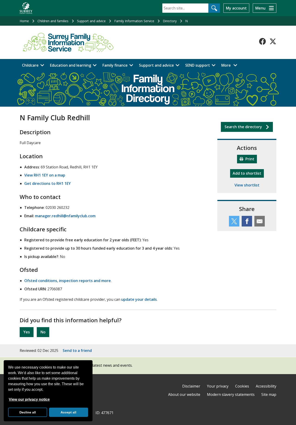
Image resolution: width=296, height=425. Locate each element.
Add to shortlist (248, 173)
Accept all (68, 412)
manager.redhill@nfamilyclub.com (65, 215)
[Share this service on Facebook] (247, 221)
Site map (268, 394)
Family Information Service (134, 21)
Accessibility (266, 386)
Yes (26, 332)
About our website (184, 394)
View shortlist (246, 185)
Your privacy (217, 386)
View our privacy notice (29, 399)
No (43, 332)
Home (24, 21)
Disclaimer (191, 386)
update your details (139, 299)
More (230, 65)
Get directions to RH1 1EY (47, 183)
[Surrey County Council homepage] (26, 8)
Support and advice (91, 21)
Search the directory (243, 126)
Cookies (242, 386)
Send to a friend (77, 350)
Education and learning (70, 65)
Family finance (115, 65)
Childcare (30, 65)
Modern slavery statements (231, 394)
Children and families (52, 21)
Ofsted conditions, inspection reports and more (67, 280)
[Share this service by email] (259, 221)
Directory (170, 21)
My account (236, 8)
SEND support (197, 65)
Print (249, 158)
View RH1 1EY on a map (44, 175)
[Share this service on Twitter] (234, 221)
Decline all (27, 412)
